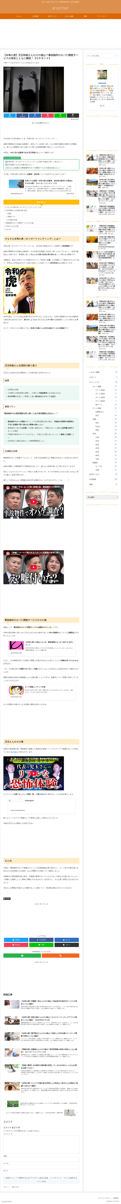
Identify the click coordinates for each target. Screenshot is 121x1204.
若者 (106, 430)
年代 (105, 434)
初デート (106, 405)
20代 (106, 441)
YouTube (13, 752)
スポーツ (103, 377)
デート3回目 (106, 394)
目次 (38, 202)
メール (6, 1163)
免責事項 (115, 1198)
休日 (106, 416)
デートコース (103, 382)
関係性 (105, 463)
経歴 (9, 213)
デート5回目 (106, 401)
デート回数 (105, 387)
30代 (106, 445)
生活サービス (103, 474)
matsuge (102, 83)
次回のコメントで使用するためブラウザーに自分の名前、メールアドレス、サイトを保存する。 (42, 1178)
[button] (116, 56)
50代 (106, 452)
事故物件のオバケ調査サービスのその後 (20, 223)
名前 (5, 1156)
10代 (106, 437)
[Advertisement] (60, 34)
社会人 (106, 426)
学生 (106, 423)
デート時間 (105, 408)
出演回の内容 (12, 220)
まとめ (8, 229)
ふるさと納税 (103, 372)
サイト (6, 1171)
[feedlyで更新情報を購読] (22, 955)
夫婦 (106, 470)
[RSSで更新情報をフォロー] (60, 955)
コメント (7, 1134)
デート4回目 (106, 397)
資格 (103, 484)
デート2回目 (106, 390)
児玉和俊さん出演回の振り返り (17, 210)
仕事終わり (106, 412)
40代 (106, 448)
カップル (106, 466)
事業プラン (12, 216)
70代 (106, 459)
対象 (105, 419)
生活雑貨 (7, 898)
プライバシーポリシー (104, 1198)
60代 (106, 455)
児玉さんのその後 (12, 226)
